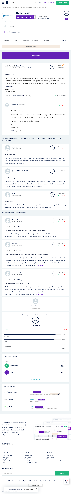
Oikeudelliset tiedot (12, 480)
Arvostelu (25, 40)
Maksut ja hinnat (50, 459)
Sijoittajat (27, 460)
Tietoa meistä (28, 455)
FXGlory (19, 280)
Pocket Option (12, 392)
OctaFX (19, 251)
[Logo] (8, 16)
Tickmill (10, 399)
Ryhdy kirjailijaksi (7, 459)
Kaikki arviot (35, 380)
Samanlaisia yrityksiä (31, 46)
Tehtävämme (28, 457)
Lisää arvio (50, 2)
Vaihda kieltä (35, 485)
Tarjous (51, 480)
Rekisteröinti (35, 55)
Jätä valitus (5, 457)
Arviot (16, 40)
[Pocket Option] (6, 392)
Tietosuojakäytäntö (23, 480)
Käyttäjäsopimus (44, 480)
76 (48, 16)
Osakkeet (46, 40)
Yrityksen (7, 40)
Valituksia (35, 40)
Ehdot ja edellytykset (33, 480)
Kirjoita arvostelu (7, 455)
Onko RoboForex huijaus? (26, 7)
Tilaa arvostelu (50, 457)
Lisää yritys (49, 455)
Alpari (10, 406)
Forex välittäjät (15, 7)
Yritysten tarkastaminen (9, 460)
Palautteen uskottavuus (31, 462)
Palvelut (27, 459)
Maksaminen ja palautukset (53, 460)
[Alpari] (6, 406)
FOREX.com (20, 227)
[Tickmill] (6, 399)
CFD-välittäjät (13, 372)
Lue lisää (40, 265)
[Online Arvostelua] (8, 2)
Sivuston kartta (57, 480)
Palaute (4, 462)
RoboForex (20, 66)
